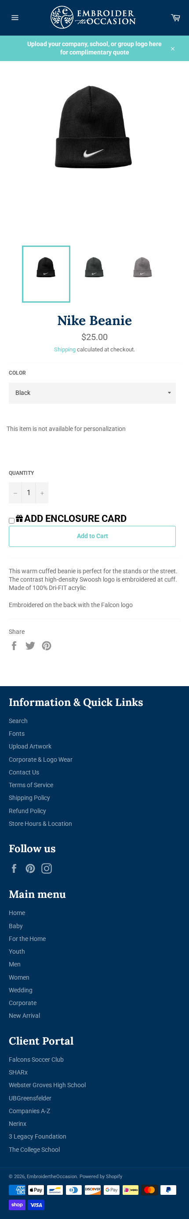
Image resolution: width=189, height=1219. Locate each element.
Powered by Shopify (101, 1176)
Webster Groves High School (47, 1085)
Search (18, 720)
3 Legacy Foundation (37, 1136)
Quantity (21, 473)
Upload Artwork (30, 746)
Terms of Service (31, 785)
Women (19, 977)
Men (15, 964)
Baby (16, 926)
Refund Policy (27, 810)
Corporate (22, 1002)
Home (17, 912)
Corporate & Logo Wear (41, 759)
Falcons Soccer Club (36, 1059)
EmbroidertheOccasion (52, 1176)
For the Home (27, 938)
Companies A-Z (29, 1110)
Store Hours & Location (40, 823)
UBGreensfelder (30, 1098)
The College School (34, 1149)
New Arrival (24, 1015)
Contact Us (24, 772)
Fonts (17, 733)
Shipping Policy (29, 797)
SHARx (18, 1072)
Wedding (21, 990)
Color (17, 373)
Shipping (65, 349)
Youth (17, 951)
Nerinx (17, 1123)
